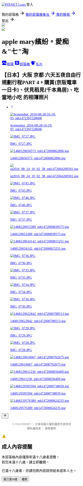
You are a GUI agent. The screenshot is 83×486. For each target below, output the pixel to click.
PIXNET (26, 424)
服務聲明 (50, 428)
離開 (24, 479)
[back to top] (5, 416)
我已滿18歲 (10, 479)
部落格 (25, 64)
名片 (39, 64)
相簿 (10, 64)
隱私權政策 (34, 428)
